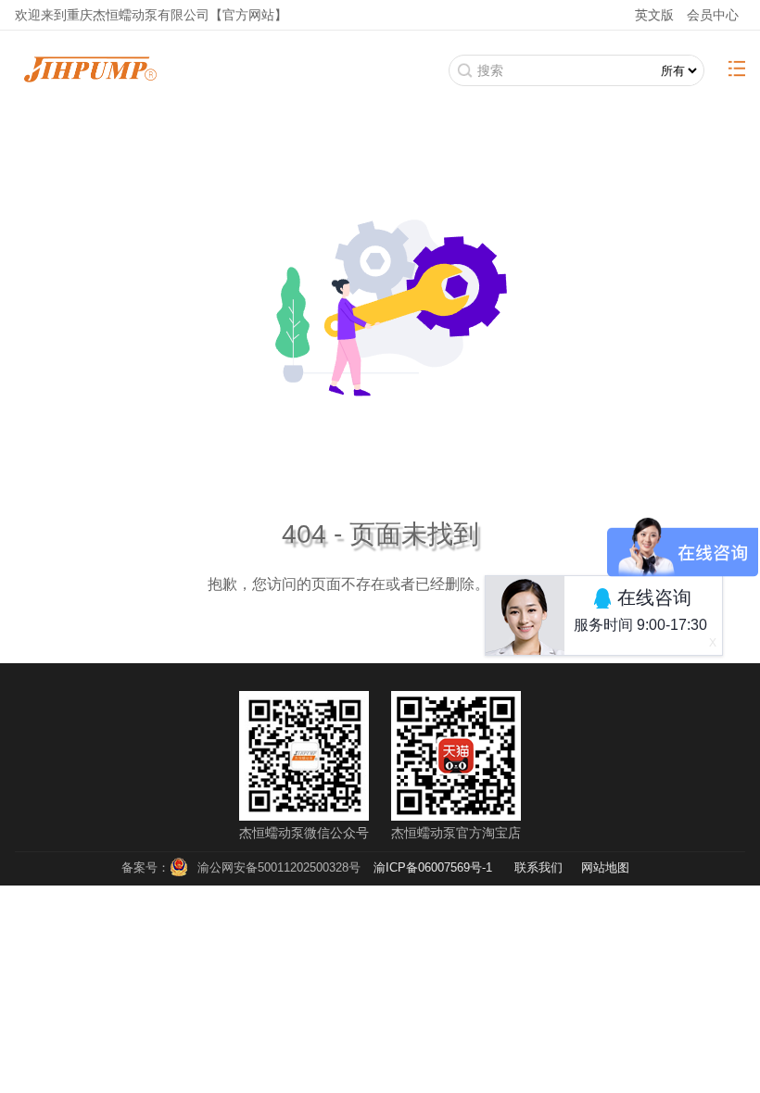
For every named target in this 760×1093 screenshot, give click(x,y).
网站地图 (605, 867)
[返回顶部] (703, 1019)
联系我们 (538, 867)
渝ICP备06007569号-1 (433, 867)
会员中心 (713, 14)
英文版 (654, 14)
